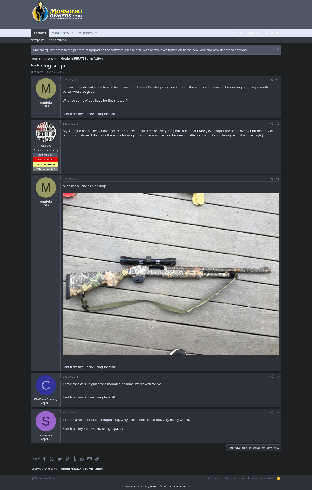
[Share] (271, 80)
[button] (72, 33)
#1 (277, 80)
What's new (60, 33)
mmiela (38, 72)
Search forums (57, 40)
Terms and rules (235, 478)
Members (86, 33)
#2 (277, 123)
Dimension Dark (44, 478)
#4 (277, 376)
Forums (40, 33)
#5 (277, 412)
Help (271, 478)
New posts (37, 40)
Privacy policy (256, 478)
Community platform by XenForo (156, 486)
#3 (277, 179)
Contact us (215, 478)
